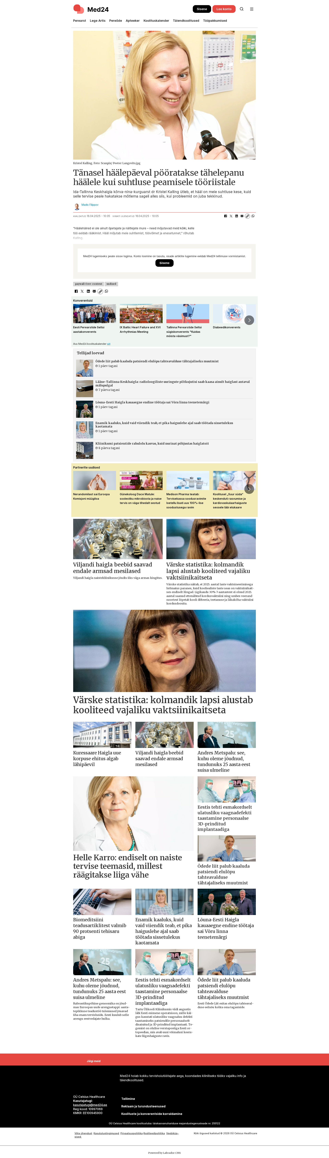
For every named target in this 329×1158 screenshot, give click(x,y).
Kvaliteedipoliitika (154, 1133)
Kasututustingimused (106, 1133)
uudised (111, 283)
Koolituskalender (156, 20)
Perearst (79, 20)
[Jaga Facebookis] (225, 216)
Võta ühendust (83, 1133)
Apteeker (133, 20)
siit (108, 343)
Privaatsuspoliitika (131, 1133)
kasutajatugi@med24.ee (90, 1105)
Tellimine (128, 1099)
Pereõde (115, 20)
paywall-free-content (88, 283)
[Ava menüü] (251, 9)
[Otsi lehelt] (242, 9)
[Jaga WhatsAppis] (252, 216)
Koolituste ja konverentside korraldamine (151, 1114)
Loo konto (224, 9)
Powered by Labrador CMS (164, 1152)
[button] (79, 320)
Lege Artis (98, 20)
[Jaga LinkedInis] (236, 216)
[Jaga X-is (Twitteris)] (231, 216)
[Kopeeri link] (247, 216)
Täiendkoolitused (186, 20)
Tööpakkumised (215, 20)
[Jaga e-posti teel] (242, 216)
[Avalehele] (133, 9)
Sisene (202, 9)
